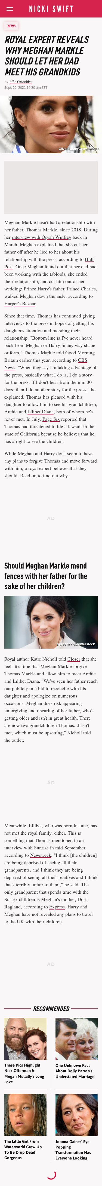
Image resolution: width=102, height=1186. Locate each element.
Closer (73, 658)
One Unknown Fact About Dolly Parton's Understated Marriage (74, 1071)
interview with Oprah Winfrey (41, 237)
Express (57, 906)
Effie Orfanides (21, 82)
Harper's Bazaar (19, 303)
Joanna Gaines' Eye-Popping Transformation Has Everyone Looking (73, 1150)
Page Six (51, 419)
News (12, 25)
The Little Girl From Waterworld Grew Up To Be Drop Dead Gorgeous (23, 1149)
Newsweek (40, 855)
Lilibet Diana (40, 411)
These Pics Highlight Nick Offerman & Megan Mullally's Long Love (24, 1073)
